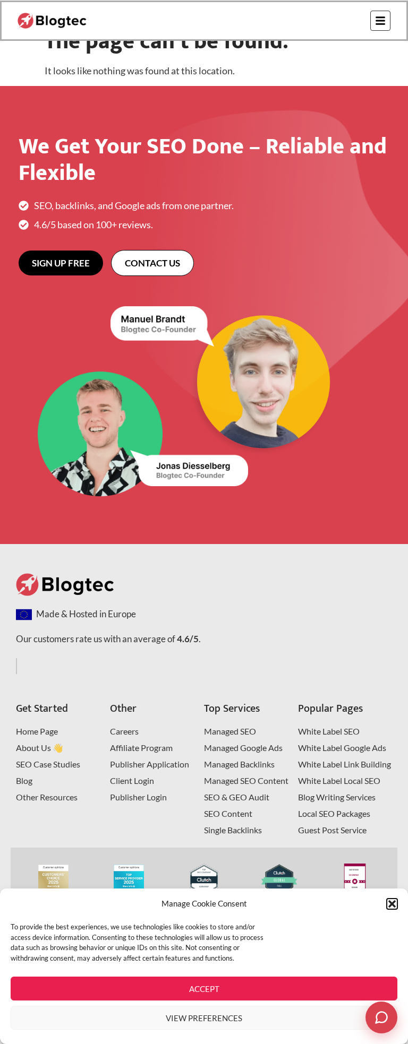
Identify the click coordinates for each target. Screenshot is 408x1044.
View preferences (204, 1018)
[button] (392, 904)
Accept (204, 989)
